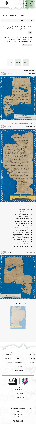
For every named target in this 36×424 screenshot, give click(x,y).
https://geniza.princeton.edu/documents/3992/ (19, 41)
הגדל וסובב (9, 73)
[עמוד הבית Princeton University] (18, 421)
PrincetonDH (19, 393)
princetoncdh (19, 397)
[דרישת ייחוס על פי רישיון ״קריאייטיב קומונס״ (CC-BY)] (18, 412)
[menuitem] (32, 355)
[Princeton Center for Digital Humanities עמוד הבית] (12, 381)
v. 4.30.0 (18, 417)
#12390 (30, 27)
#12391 (6, 29)
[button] (29, 4)
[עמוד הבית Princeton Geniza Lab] (23, 381)
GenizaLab (18, 389)
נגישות (18, 405)
